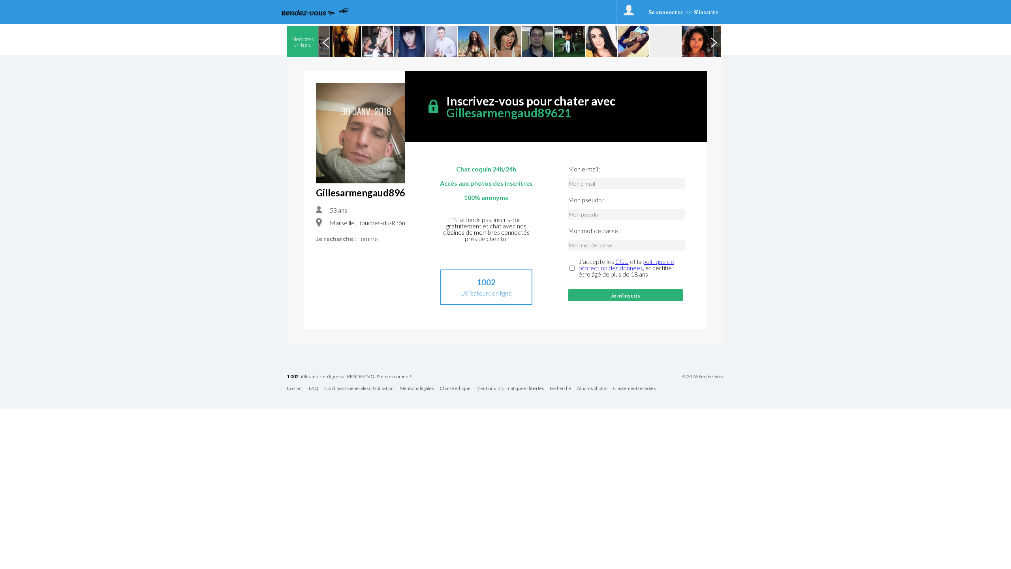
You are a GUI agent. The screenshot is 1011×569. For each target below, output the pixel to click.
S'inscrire (706, 12)
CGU (622, 261)
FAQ (313, 388)
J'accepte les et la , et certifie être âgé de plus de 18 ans (626, 267)
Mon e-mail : (584, 169)
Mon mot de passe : (594, 231)
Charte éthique (455, 388)
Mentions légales (417, 388)
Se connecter (665, 12)
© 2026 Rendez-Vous (703, 376)
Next (713, 41)
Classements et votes (634, 388)
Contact (295, 388)
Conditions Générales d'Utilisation (359, 388)
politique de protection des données (626, 264)
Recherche (560, 388)
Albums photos (592, 388)
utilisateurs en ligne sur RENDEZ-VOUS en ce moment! (349, 376)
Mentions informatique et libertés (510, 388)
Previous (325, 41)
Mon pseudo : (586, 200)
